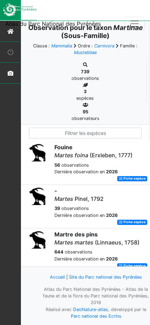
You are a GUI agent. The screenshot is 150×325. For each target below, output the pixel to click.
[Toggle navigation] (134, 24)
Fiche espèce (134, 179)
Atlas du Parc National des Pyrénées (53, 23)
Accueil (57, 277)
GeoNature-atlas (90, 309)
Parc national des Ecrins (96, 316)
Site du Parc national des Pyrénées (105, 277)
